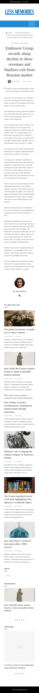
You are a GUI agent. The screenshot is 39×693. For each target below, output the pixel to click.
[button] (15, 619)
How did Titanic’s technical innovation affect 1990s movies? (17, 544)
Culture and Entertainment (19, 43)
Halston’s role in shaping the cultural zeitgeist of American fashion (18, 454)
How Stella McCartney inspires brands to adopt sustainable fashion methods (19, 371)
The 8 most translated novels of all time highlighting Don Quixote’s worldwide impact (18, 499)
